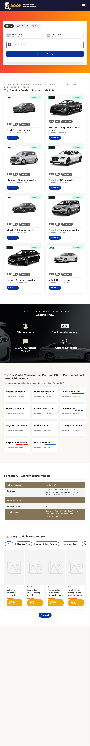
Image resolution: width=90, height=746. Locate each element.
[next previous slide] (8, 570)
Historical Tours (23, 544)
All (9, 544)
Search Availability (45, 54)
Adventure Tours (70, 544)
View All (45, 615)
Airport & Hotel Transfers (46, 544)
